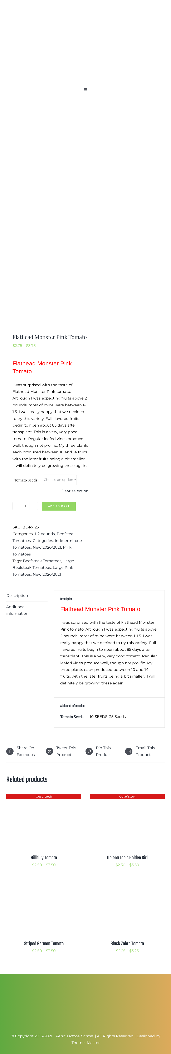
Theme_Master (86, 1042)
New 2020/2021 (47, 547)
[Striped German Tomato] (43, 883)
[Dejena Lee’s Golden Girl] (127, 797)
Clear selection (74, 491)
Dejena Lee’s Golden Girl (127, 858)
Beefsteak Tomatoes (42, 561)
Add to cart (59, 506)
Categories (43, 540)
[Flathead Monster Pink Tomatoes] (44, 217)
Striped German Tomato (44, 944)
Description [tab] (17, 595)
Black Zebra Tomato (127, 944)
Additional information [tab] (17, 610)
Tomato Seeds (25, 480)
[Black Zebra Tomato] (127, 883)
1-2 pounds (45, 534)
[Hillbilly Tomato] (43, 797)
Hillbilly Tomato (44, 858)
